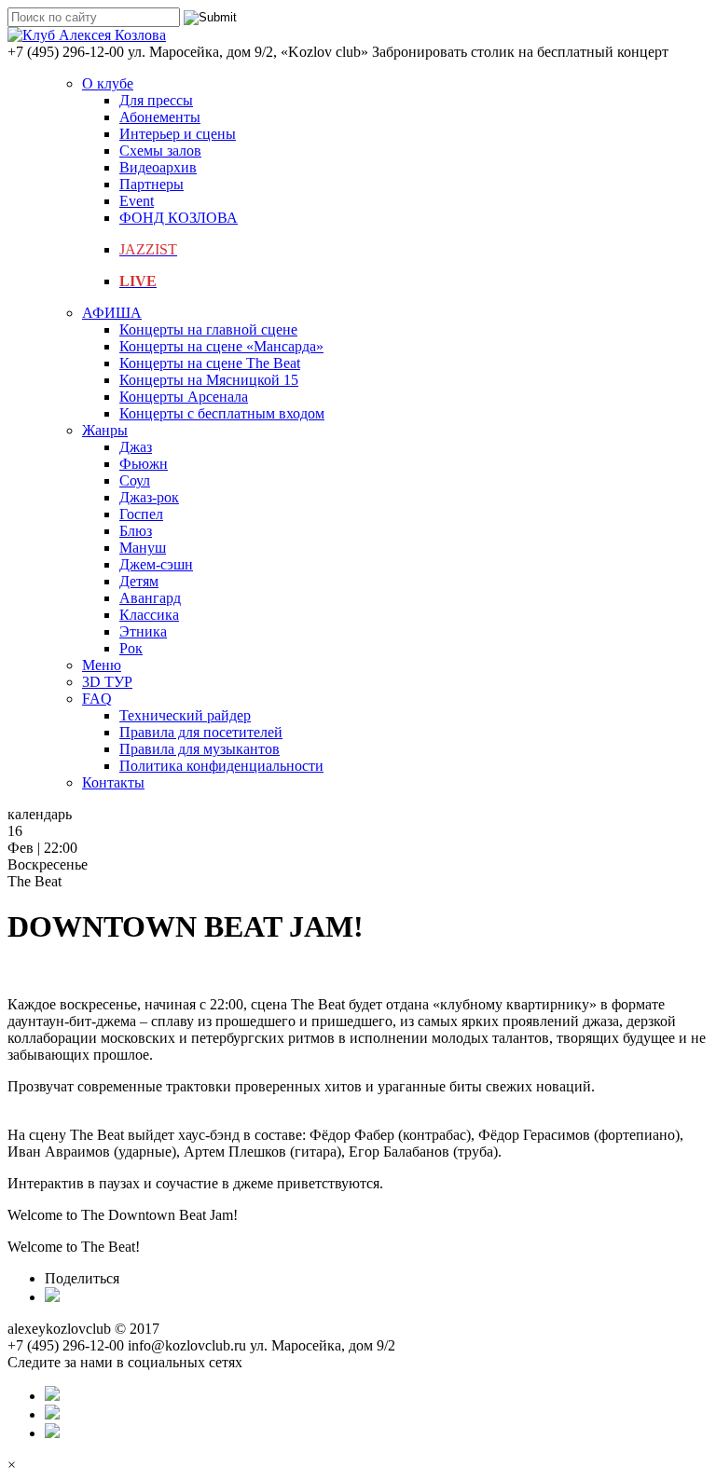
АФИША (112, 313)
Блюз (135, 531)
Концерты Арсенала (183, 397)
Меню (101, 665)
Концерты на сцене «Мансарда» (221, 346)
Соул (134, 480)
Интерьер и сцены (177, 134)
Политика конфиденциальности (221, 766)
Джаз (135, 447)
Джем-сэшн (156, 564)
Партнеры (151, 184)
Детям (138, 581)
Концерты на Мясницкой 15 (208, 380)
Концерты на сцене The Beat (209, 363)
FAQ (97, 698)
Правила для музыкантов (199, 749)
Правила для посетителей (200, 732)
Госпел (141, 514)
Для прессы (156, 100)
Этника (143, 631)
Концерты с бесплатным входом (221, 413)
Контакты (113, 782)
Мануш (142, 547)
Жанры (105, 430)
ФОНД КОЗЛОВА (178, 218)
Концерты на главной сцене (208, 329)
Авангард (150, 598)
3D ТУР (107, 682)
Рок (131, 648)
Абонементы (159, 117)
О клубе (107, 83)
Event (136, 201)
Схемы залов (160, 150)
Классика (149, 615)
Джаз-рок (149, 497)
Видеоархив (158, 167)
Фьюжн (143, 464)
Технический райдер (185, 715)
